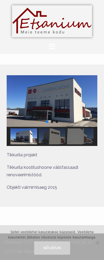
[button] (47, 121)
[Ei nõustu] (97, 242)
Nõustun (52, 248)
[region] (52, 110)
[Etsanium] (52, 20)
